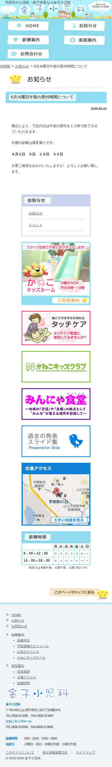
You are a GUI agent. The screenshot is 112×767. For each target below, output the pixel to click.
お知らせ (22, 66)
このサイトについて (20, 752)
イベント (36, 225)
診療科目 (23, 640)
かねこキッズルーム (31, 657)
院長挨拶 (23, 671)
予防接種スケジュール (33, 646)
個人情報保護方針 (55, 752)
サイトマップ (85, 752)
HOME (5, 66)
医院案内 (17, 666)
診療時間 (23, 683)
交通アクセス (26, 677)
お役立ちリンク (28, 651)
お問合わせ (19, 626)
